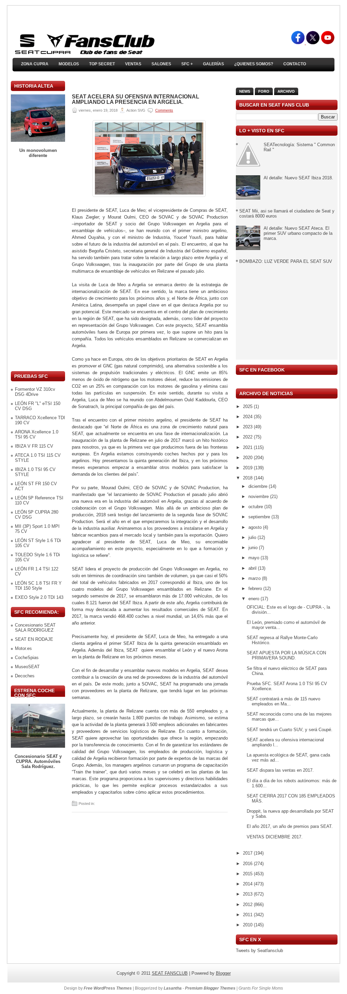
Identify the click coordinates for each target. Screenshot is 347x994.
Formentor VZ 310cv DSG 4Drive (35, 392)
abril (253, 568)
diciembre (258, 486)
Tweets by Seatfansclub (259, 950)
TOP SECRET (102, 64)
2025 (248, 406)
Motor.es (23, 648)
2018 (248, 477)
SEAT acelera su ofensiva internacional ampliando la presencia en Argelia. (135, 99)
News (244, 91)
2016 (248, 863)
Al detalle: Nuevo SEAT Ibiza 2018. (298, 177)
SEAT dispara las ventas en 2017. (280, 770)
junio (253, 547)
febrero (255, 588)
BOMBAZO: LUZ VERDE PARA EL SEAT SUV (285, 261)
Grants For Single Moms (261, 988)
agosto (255, 527)
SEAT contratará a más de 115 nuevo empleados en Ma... (283, 701)
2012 (248, 904)
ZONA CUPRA (34, 64)
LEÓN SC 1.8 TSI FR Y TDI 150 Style (38, 586)
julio (253, 537)
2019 (248, 467)
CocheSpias (27, 657)
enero (254, 598)
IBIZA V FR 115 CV (34, 446)
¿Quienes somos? (253, 64)
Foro (263, 91)
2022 (248, 436)
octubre (256, 506)
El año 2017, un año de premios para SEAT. (290, 826)
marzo (255, 578)
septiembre (259, 516)
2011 (248, 914)
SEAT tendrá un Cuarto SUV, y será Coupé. (289, 729)
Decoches (25, 675)
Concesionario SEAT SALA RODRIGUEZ (35, 628)
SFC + (187, 64)
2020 (248, 457)
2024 (248, 416)
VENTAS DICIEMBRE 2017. (275, 836)
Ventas (133, 64)
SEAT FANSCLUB (170, 973)
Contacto (294, 64)
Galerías (213, 64)
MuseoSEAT (27, 666)
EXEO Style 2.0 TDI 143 (39, 597)
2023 (248, 426)
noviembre (259, 496)
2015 (248, 873)
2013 (248, 894)
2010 (248, 924)
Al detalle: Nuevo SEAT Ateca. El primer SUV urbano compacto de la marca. (298, 233)
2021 (248, 447)
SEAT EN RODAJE (34, 639)
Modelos (69, 64)
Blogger (223, 973)
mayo (254, 557)
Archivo (286, 91)
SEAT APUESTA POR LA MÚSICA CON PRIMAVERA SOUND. (286, 655)
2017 (248, 853)
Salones (161, 64)
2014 (248, 883)
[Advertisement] (38, 264)
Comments (164, 110)
